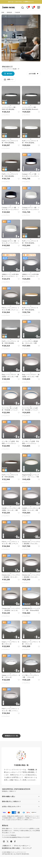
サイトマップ (27, 848)
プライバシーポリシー (21, 845)
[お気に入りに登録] (19, 112)
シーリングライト (6, 114)
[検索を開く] (22, 7)
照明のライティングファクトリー (16, 852)
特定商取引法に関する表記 (11, 848)
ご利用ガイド (6, 845)
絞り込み (9, 73)
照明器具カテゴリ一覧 (11, 735)
